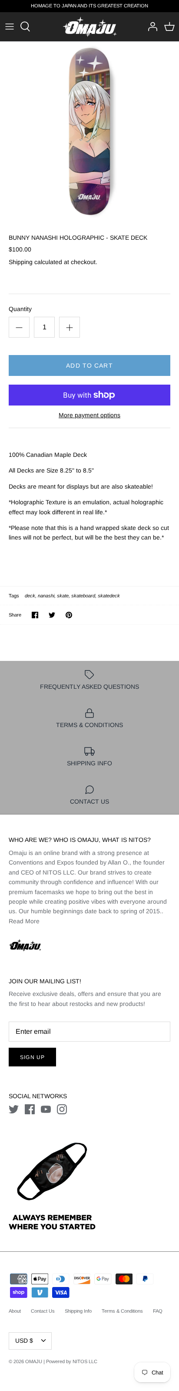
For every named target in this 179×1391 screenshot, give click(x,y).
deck (30, 595)
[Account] (150, 26)
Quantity (20, 308)
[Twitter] (14, 1109)
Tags (14, 595)
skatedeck (109, 595)
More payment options (89, 415)
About (15, 1311)
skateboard (83, 595)
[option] (89, 131)
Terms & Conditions (122, 1311)
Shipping (21, 261)
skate (63, 595)
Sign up (32, 1057)
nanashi (46, 595)
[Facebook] (30, 1109)
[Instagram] (62, 1109)
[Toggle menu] (9, 26)
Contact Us (43, 1311)
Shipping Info (78, 1311)
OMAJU (33, 1361)
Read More (24, 921)
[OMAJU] (90, 27)
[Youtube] (46, 1109)
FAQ (157, 1311)
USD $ (24, 1340)
